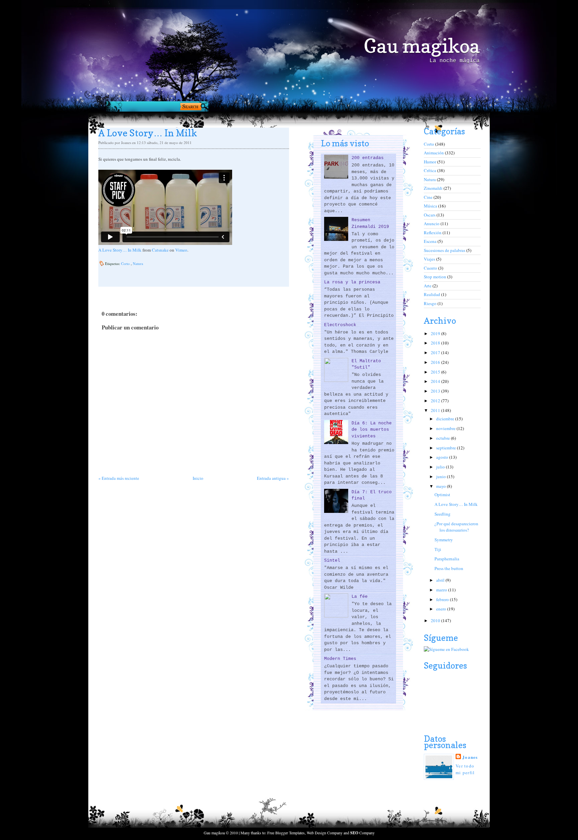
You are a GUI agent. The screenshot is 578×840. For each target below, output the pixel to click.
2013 (436, 391)
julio (441, 467)
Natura (138, 263)
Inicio (198, 478)
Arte (428, 286)
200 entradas (368, 157)
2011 (436, 410)
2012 (436, 401)
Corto (126, 263)
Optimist (442, 495)
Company (362, 832)
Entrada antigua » (273, 478)
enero (441, 609)
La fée (360, 596)
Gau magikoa (422, 45)
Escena (431, 241)
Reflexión (433, 233)
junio (441, 476)
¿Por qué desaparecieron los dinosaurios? (456, 527)
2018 (436, 343)
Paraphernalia (447, 559)
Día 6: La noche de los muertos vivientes (372, 430)
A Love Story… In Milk (119, 250)
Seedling (443, 514)
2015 (436, 372)
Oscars (430, 215)
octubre (443, 438)
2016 (436, 362)
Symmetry (444, 540)
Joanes (470, 757)
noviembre (446, 428)
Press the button (449, 568)
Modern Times (340, 658)
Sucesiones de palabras (445, 250)
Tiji (438, 549)
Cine (429, 197)
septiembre (446, 448)
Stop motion (435, 277)
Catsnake (160, 250)
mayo (441, 486)
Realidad (432, 294)
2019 (436, 333)
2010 (436, 620)
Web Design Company (325, 832)
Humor (430, 162)
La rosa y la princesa (352, 282)
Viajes (430, 259)
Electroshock (340, 324)
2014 (436, 381)
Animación (434, 153)
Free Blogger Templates (286, 832)
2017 (436, 352)
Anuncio (432, 224)
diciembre (445, 419)
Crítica (430, 170)
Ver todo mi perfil (465, 769)
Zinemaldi (434, 188)
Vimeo (181, 250)
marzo (442, 590)
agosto (442, 457)
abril (441, 580)
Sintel (332, 560)
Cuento (431, 268)
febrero (443, 599)
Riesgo (431, 303)
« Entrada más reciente (118, 478)
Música (431, 206)
